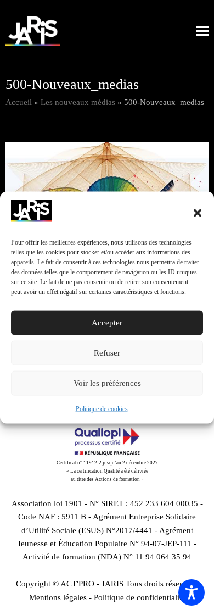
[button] (197, 212)
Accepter (107, 322)
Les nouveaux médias (78, 102)
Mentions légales (58, 597)
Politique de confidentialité (139, 597)
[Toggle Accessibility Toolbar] (191, 592)
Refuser (107, 352)
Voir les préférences (107, 383)
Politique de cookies (102, 409)
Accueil (18, 102)
